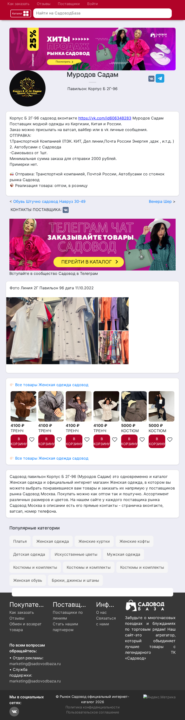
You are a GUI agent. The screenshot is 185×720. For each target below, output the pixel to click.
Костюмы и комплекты (35, 567)
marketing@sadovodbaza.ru (35, 663)
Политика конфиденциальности (93, 707)
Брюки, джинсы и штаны (75, 580)
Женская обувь (27, 580)
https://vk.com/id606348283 (104, 118)
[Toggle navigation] (20, 13)
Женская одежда (52, 541)
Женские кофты (134, 541)
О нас (101, 612)
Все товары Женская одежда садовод (51, 384)
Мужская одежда (123, 554)
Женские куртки (94, 541)
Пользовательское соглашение (92, 712)
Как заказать (18, 4)
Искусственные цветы (76, 554)
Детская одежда (29, 554)
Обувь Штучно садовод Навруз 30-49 (49, 201)
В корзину (19, 441)
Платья (20, 541)
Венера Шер (160, 201)
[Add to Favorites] (31, 439)
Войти (92, 4)
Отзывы (43, 4)
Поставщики (69, 4)
